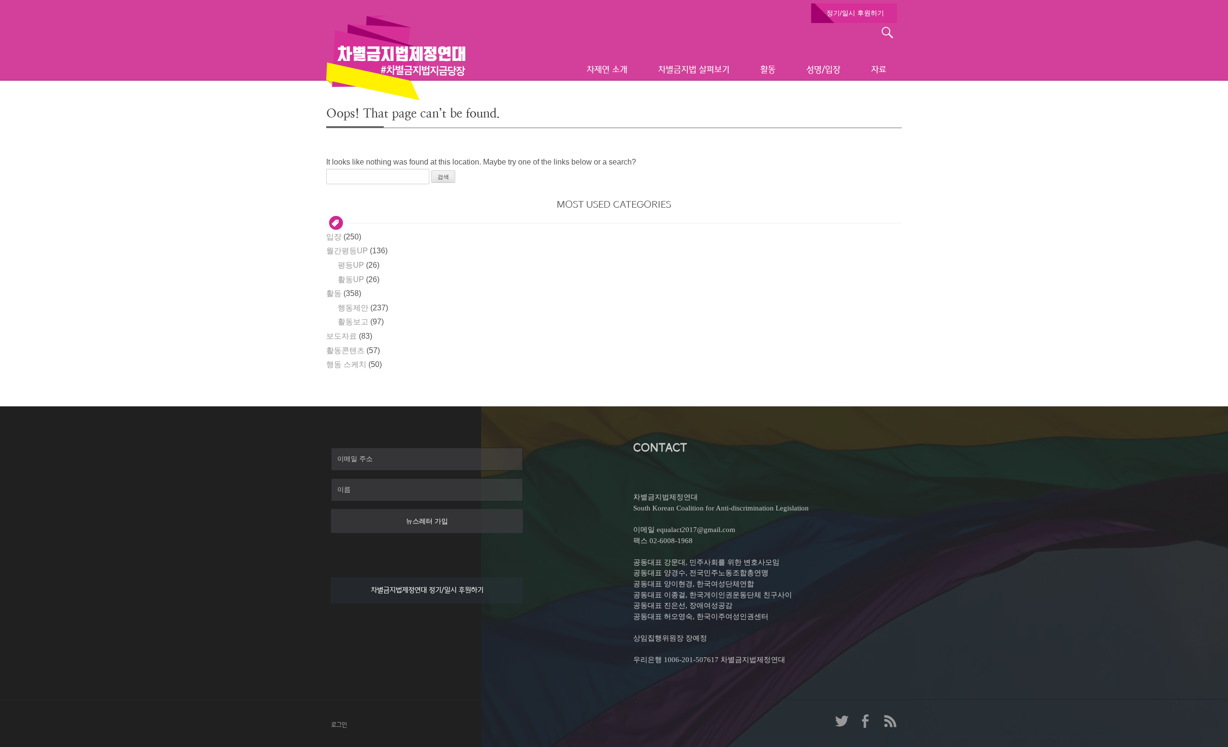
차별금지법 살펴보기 (694, 69)
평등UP (351, 265)
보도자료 (341, 336)
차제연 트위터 (842, 721)
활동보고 (353, 322)
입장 (334, 237)
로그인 (339, 725)
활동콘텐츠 (345, 350)
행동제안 (353, 308)
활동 (768, 69)
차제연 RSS (890, 721)
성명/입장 (823, 69)
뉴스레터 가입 (427, 521)
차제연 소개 (607, 69)
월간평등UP (347, 251)
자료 (878, 69)
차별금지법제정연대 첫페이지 (395, 58)
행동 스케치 (346, 364)
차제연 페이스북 (866, 721)
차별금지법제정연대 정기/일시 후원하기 (427, 590)
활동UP (351, 279)
